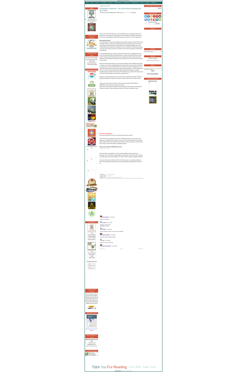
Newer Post (102, 248)
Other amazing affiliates (152, 73)
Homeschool (126, 2)
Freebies (97, 2)
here (101, 80)
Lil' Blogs (153, 2)
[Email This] (100, 176)
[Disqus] (121, 198)
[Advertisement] (91, 278)
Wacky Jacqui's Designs (126, 370)
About (92, 2)
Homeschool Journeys (92, 328)
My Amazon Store (153, 81)
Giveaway (116, 177)
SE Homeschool (135, 2)
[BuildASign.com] (153, 95)
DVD (104, 177)
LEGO (120, 177)
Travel (142, 2)
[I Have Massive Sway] (91, 148)
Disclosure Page (127, 12)
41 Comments (109, 175)
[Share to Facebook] (104, 176)
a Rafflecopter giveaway (104, 148)
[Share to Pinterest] (105, 176)
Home (87, 2)
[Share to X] (102, 176)
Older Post (140, 248)
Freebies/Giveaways (109, 177)
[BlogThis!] (101, 176)
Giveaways (103, 2)
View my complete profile (152, 60)
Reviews (110, 2)
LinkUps (147, 2)
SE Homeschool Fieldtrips (92, 57)
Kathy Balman (153, 58)
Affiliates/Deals (117, 2)
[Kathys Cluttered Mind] (123, 0)
